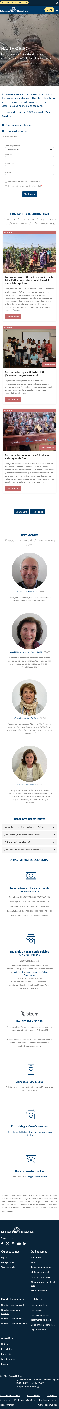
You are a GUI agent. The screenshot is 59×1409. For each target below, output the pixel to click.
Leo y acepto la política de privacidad (24, 186)
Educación (36, 1257)
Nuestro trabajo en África (13, 1305)
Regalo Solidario (39, 1329)
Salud (33, 1262)
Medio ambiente (39, 1290)
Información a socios (10, 1395)
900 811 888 (22, 1383)
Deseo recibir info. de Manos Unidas (24, 181)
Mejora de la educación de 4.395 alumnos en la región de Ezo (28, 456)
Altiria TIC (19, 972)
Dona (49, 9)
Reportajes (6, 1349)
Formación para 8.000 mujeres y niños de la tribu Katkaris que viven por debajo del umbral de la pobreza (29, 280)
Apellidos (10, 163)
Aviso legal (5, 1400)
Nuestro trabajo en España (14, 1323)
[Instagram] (13, 1243)
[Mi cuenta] (57, 2)
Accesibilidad (33, 1395)
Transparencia (8, 1267)
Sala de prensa (8, 1358)
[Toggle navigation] (57, 9)
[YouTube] (19, 1243)
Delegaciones (7, 1262)
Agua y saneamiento (41, 1267)
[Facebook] (2, 1243)
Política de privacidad (24, 1400)
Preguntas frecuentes (15, 130)
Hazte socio (37, 511)
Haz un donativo (39, 1305)
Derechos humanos (40, 1277)
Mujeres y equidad (40, 1272)
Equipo (4, 1257)
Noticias (5, 1344)
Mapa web (52, 1395)
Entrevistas (6, 1353)
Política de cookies (48, 1400)
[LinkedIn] (24, 1243)
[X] (7, 1243)
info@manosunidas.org (27, 1386)
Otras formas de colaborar (17, 125)
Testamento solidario (41, 1319)
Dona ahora (21, 511)
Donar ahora (13, 316)
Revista (4, 1363)
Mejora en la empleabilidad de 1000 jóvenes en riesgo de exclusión (25, 373)
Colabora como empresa (43, 1324)
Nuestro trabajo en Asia (12, 1318)
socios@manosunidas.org (35, 1176)
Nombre (9, 154)
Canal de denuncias (47, 1404)
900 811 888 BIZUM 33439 (14, 2)
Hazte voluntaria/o (40, 1314)
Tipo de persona (13, 145)
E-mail (9, 172)
